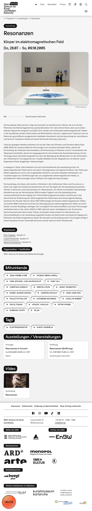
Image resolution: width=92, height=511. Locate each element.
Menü (86, 11)
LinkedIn (59, 413)
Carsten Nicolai (49, 293)
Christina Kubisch (18, 287)
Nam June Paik (73, 293)
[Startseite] (13, 8)
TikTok (52, 413)
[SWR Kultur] (39, 461)
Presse (63, 4)
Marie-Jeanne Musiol (21, 293)
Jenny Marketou (67, 287)
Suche (86, 4)
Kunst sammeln (45, 327)
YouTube (46, 413)
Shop (42, 4)
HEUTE (9, 502)
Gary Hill (55, 281)
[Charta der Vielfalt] (63, 503)
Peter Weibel (64, 304)
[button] (46, 78)
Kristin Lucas (43, 287)
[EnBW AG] (60, 437)
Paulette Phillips (18, 299)
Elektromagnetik (18, 327)
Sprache (80, 4)
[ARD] (13, 453)
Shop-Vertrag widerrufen (70, 406)
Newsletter (52, 4)
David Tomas (16, 304)
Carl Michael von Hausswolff (25, 281)
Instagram (39, 413)
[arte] (15, 461)
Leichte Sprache (70, 4)
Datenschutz (27, 406)
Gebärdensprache (75, 4)
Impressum (15, 406)
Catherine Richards (46, 299)
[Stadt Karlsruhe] (36, 437)
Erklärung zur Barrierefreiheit (46, 406)
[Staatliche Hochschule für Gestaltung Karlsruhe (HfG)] (15, 493)
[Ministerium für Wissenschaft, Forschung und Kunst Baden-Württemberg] (15, 437)
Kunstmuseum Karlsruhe (36, 116)
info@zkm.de (60, 423)
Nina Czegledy (10, 235)
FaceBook (33, 413)
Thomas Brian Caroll (47, 275)
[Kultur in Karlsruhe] (54, 461)
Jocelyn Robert (74, 299)
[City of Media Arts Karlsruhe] (83, 503)
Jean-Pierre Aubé (18, 275)
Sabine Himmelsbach (12, 242)
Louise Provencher (11, 239)
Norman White (17, 310)
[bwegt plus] (11, 477)
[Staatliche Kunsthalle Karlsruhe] (66, 492)
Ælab (36, 310)
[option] (24, 350)
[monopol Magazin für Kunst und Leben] (41, 452)
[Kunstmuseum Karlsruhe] (43, 492)
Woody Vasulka (40, 304)
